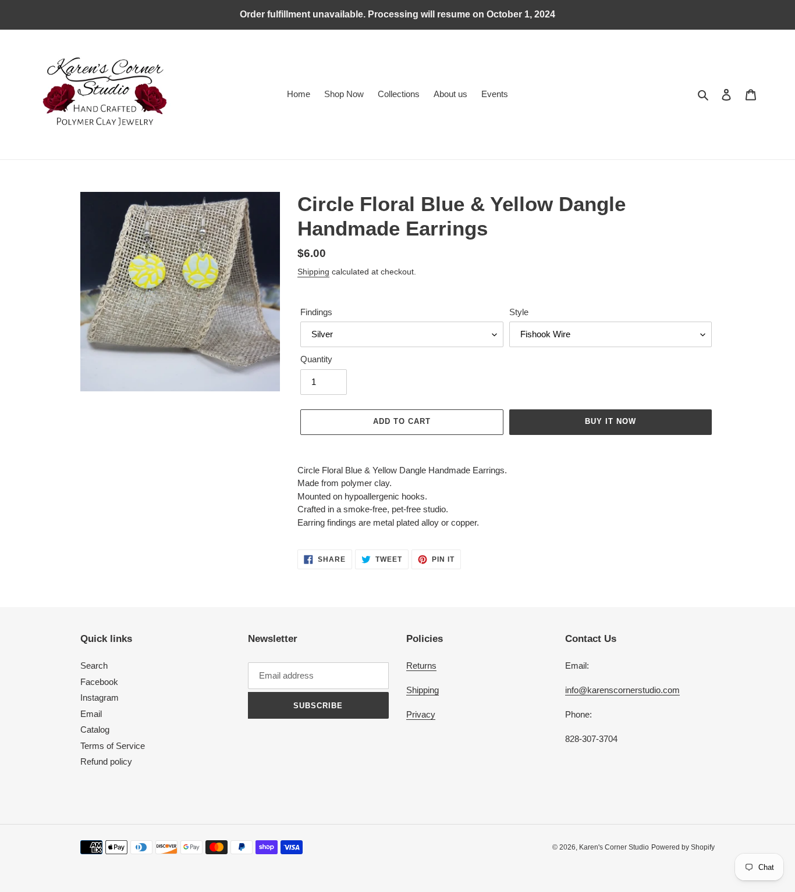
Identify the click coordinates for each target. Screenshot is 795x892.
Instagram (99, 697)
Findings (316, 312)
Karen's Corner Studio (614, 847)
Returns (421, 665)
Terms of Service (112, 746)
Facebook (99, 682)
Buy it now (610, 421)
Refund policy (106, 761)
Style (518, 312)
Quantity (316, 359)
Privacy (420, 714)
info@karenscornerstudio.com (622, 690)
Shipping (313, 271)
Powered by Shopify (683, 847)
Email (91, 714)
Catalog (94, 729)
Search (94, 665)
